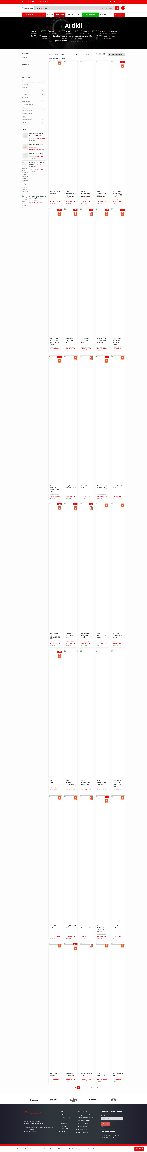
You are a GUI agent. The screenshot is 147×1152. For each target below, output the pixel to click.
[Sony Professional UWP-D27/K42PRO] (70, 125)
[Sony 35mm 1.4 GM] (86, 1007)
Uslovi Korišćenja (83, 1132)
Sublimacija (25, 97)
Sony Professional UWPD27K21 (101, 782)
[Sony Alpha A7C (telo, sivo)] (86, 567)
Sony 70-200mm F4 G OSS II (101, 635)
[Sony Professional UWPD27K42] (70, 714)
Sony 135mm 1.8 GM (54, 927)
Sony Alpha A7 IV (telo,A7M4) (102, 487)
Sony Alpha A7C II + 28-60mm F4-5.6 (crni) (54, 341)
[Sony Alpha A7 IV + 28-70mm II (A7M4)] (102, 272)
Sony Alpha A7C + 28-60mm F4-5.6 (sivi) (54, 489)
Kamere (24, 87)
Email (103, 1116)
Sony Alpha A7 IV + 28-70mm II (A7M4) (102, 340)
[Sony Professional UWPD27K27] (86, 714)
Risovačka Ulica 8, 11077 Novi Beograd (31, 1)
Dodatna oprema (27, 113)
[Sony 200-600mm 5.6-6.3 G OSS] (118, 567)
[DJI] (73, 1100)
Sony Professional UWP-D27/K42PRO (70, 194)
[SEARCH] (117, 8)
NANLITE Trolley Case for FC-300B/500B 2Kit (37, 197)
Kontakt (63, 1131)
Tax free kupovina (83, 1123)
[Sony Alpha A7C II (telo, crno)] (86, 272)
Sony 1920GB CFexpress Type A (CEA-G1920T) (117, 783)
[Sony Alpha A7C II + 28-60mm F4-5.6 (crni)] (55, 272)
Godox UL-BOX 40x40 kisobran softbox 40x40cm (36, 165)
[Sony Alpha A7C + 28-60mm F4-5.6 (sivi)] (55, 419)
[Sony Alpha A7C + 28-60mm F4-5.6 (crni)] (118, 272)
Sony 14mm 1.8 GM (118, 1074)
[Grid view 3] (97, 54)
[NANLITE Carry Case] (25, 156)
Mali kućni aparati (27, 110)
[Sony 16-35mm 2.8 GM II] (55, 125)
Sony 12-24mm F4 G (118, 927)
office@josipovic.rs (46, 1)
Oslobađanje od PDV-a (84, 1120)
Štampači (25, 94)
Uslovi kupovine (65, 1111)
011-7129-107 (119, 14)
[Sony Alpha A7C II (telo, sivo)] (70, 272)
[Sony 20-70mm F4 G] (102, 1007)
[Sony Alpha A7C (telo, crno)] (70, 567)
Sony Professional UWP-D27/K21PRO (101, 194)
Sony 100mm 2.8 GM (54, 1074)
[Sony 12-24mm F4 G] (118, 859)
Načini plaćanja (82, 1126)
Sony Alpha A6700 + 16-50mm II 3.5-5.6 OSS (101, 929)
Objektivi (25, 84)
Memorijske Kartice (28, 119)
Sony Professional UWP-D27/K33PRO (85, 194)
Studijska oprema (27, 104)
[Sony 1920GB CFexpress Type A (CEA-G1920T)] (118, 714)
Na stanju (27, 57)
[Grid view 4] (100, 54)
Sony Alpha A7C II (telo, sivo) (70, 340)
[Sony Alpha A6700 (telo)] (70, 1007)
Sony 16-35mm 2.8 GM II (55, 192)
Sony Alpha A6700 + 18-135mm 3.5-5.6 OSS (55, 636)
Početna (51, 54)
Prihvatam (139, 1149)
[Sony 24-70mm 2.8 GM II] (70, 419)
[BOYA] (54, 1100)
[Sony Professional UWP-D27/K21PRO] (102, 125)
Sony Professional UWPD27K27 (85, 782)
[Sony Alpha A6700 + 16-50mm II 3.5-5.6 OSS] (102, 859)
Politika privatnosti (66, 1115)
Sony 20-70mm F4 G (101, 1074)
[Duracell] (93, 1100)
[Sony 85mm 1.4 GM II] (118, 419)
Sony (63, 58)
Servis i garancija (65, 1118)
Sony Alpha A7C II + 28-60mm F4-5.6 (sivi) (117, 194)
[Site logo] (27, 8)
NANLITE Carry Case (36, 154)
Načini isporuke (82, 1129)
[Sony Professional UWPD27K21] (102, 714)
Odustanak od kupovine (85, 1111)
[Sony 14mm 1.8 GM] (118, 1007)
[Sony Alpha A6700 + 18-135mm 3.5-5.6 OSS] (55, 567)
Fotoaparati (25, 81)
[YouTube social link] (115, 2)
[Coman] (113, 1100)
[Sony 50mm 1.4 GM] (70, 859)
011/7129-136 (30, 1129)
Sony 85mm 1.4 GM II (118, 487)
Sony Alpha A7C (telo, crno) (69, 635)
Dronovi (24, 91)
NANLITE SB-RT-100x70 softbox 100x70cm (36, 134)
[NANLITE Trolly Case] (25, 147)
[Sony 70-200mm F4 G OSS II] (102, 567)
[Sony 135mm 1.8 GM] (55, 859)
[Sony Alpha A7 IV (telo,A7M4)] (102, 419)
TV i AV (24, 122)
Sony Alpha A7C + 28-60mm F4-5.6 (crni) (117, 341)
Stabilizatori (26, 101)
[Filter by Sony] (28, 69)
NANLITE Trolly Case (36, 145)
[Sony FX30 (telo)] (55, 714)
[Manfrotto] (34, 1100)
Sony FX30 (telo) (53, 781)
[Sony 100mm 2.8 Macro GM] (86, 859)
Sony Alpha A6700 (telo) (70, 1074)
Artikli (57, 54)
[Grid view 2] (94, 54)
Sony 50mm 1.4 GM (71, 927)
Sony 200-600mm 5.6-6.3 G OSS (118, 635)
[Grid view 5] (104, 54)
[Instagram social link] (113, 2)
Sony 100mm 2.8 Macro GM (86, 927)
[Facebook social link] (110, 2)
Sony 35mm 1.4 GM (86, 1074)
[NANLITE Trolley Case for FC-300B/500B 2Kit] (25, 201)
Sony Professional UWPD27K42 (70, 782)
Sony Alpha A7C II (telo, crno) (85, 340)
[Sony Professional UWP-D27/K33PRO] (86, 125)
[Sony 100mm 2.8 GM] (55, 1007)
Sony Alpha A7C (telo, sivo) (85, 635)
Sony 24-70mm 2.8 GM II (71, 487)
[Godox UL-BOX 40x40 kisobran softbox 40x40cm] (25, 177)
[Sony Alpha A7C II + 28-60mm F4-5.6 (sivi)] (118, 125)
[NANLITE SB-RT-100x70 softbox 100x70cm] (25, 137)
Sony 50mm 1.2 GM (86, 487)
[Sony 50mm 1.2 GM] (86, 419)
